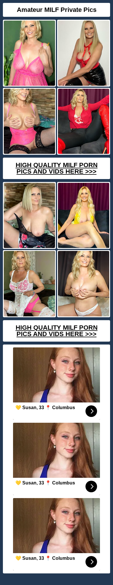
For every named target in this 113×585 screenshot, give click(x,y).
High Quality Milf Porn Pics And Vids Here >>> (57, 168)
